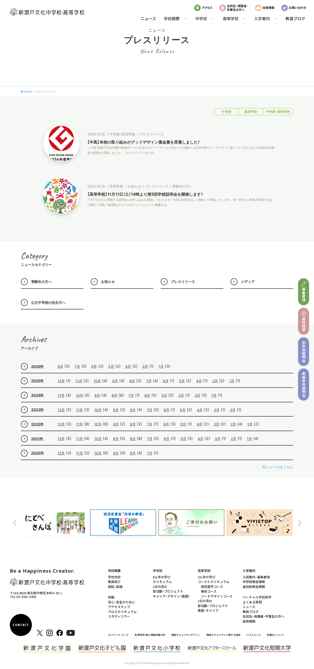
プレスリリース (183, 281)
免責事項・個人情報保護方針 (150, 635)
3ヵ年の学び (206, 577)
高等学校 (250, 112)
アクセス (207, 7)
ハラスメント (253, 635)
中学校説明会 (303, 352)
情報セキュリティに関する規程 (223, 635)
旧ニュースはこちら (277, 467)
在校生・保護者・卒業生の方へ (237, 7)
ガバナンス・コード (118, 635)
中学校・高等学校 (278, 112)
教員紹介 (114, 581)
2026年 (37, 366)
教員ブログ (295, 18)
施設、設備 (115, 586)
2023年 (37, 409)
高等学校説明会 (303, 384)
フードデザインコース (217, 596)
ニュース (148, 18)
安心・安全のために (121, 602)
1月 (161, 366)
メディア (248, 281)
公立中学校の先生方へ (48, 302)
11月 (78, 381)
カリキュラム (162, 581)
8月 (60, 366)
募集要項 (303, 294)
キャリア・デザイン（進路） (171, 596)
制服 (111, 597)
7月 (77, 366)
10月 (97, 381)
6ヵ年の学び (161, 577)
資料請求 (303, 324)
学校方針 (114, 577)
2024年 (37, 395)
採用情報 (268, 7)
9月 (115, 381)
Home (28, 91)
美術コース (209, 591)
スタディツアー (119, 616)
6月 (94, 366)
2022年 (37, 424)
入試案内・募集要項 (256, 577)
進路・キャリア (208, 610)
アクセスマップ (119, 606)
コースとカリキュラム (213, 581)
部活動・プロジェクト (168, 591)
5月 (111, 366)
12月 (61, 381)
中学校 (226, 112)
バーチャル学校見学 (257, 597)
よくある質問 (252, 602)
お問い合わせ (297, 7)
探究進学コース (212, 586)
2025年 (37, 380)
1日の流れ (160, 586)
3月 (145, 366)
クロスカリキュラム (122, 611)
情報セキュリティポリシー (185, 635)
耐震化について (275, 635)
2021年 (37, 438)
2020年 (37, 453)
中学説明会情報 (254, 581)
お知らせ (108, 281)
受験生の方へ (41, 281)
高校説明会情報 (254, 586)
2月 (215, 381)
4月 (128, 366)
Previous (15, 523)
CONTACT (21, 625)
